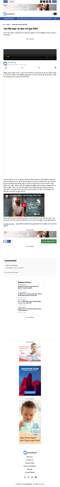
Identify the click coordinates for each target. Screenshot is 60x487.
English (11, 1)
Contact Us (29, 460)
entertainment (22, 284)
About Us (30, 457)
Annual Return (30, 472)
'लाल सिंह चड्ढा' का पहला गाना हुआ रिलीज (19, 24)
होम (4, 24)
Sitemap (29, 469)
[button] (52, 14)
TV (7, 241)
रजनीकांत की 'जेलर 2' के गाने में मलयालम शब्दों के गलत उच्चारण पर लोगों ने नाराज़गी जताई (29, 309)
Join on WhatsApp (48, 241)
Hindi (5, 1)
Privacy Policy (29, 463)
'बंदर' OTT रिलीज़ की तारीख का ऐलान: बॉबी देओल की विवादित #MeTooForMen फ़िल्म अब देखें (29, 302)
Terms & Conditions (29, 466)
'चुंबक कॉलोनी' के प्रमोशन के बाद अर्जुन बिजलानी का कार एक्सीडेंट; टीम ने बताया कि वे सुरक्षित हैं (28, 287)
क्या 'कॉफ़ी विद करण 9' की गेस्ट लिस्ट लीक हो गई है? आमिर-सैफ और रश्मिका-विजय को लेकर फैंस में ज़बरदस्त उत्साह (30, 294)
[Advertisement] (30, 43)
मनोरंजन (8, 24)
